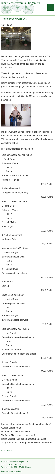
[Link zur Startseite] (21, 3)
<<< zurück (6, 450)
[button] (51, 470)
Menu (50, 7)
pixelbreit (18, 471)
